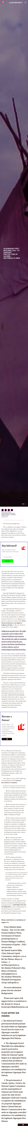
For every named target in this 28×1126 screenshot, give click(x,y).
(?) (22, 2)
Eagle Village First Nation (8, 514)
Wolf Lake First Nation (6, 512)
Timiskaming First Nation (6, 513)
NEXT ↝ (24, 504)
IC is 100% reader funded (15, 2)
